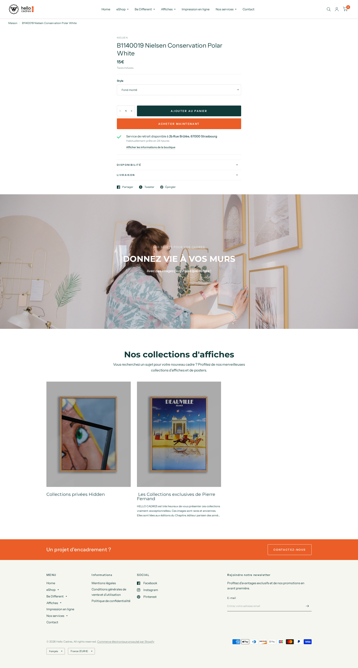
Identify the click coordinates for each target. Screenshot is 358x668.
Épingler (170, 187)
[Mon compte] (337, 9)
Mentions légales (104, 583)
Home (106, 9)
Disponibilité (129, 164)
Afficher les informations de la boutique (150, 147)
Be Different (143, 9)
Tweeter (149, 187)
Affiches (167, 9)
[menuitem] (105, 9)
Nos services (224, 9)
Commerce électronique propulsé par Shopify (125, 641)
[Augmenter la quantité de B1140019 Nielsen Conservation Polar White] (131, 111)
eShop (121, 9)
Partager (127, 187)
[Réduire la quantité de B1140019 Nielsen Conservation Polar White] (120, 111)
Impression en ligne (195, 9)
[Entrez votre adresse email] (307, 606)
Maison (12, 23)
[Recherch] (329, 9)
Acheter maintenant (179, 123)
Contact (248, 9)
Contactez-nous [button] (289, 549)
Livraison (126, 175)
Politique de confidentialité (111, 601)
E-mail (231, 598)
